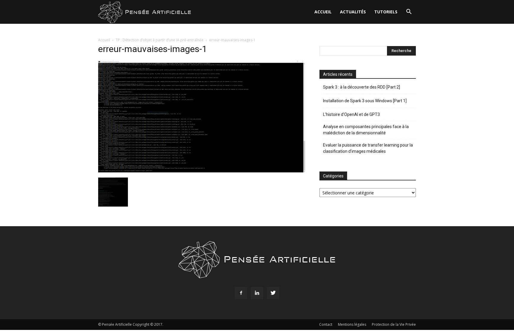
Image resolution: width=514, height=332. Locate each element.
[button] (409, 12)
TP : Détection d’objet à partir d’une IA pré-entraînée (159, 40)
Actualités (353, 12)
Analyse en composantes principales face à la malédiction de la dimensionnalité (366, 129)
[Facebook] (241, 293)
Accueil (323, 12)
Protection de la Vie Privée (394, 324)
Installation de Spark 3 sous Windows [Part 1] (365, 100)
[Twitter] (273, 293)
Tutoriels (385, 12)
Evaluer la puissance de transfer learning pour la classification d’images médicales (368, 148)
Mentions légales (352, 324)
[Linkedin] (257, 293)
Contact (325, 324)
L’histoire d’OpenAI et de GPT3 (351, 114)
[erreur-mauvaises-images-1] (201, 170)
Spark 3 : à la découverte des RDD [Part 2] (361, 87)
